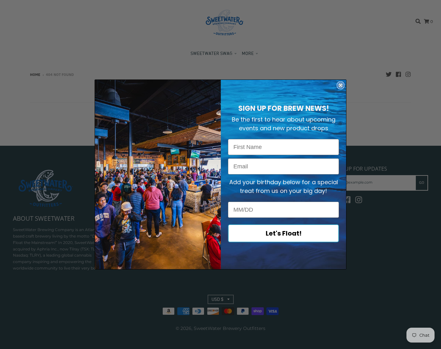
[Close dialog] (340, 85)
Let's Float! (284, 233)
